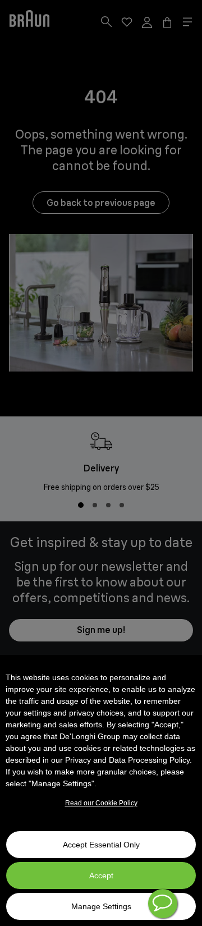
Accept (101, 875)
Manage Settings (101, 906)
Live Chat (162, 903)
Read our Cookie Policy (101, 803)
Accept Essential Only (101, 844)
